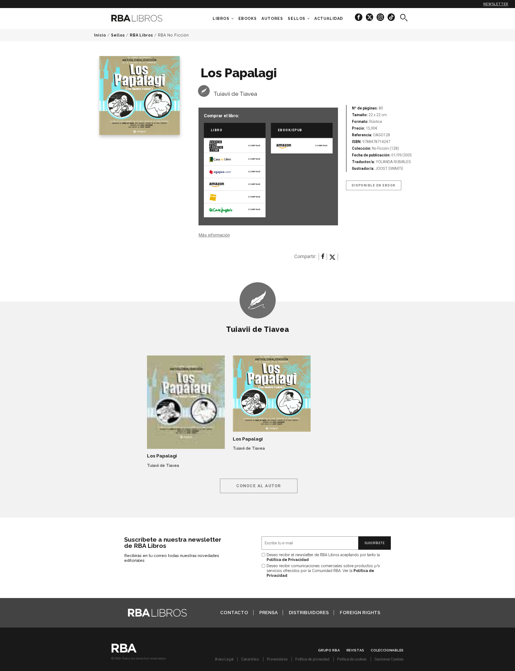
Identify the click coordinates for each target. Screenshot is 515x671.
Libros (221, 18)
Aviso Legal (224, 659)
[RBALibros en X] (370, 17)
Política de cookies (352, 659)
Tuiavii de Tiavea (235, 93)
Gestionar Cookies (389, 659)
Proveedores (277, 659)
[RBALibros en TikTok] (391, 17)
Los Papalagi (162, 456)
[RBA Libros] (144, 18)
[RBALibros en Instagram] (381, 17)
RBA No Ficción (173, 35)
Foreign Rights (360, 612)
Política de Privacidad (288, 560)
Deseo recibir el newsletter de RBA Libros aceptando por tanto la (323, 557)
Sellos (297, 18)
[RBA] (124, 651)
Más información (214, 235)
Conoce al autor (258, 485)
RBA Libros (141, 35)
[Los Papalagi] (186, 402)
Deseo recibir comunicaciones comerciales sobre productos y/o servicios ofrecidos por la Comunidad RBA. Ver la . (323, 571)
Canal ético (250, 659)
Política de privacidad (312, 659)
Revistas (356, 650)
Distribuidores (309, 612)
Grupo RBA (329, 650)
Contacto (234, 612)
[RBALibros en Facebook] (359, 17)
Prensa (268, 612)
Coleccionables (387, 650)
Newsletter (495, 4)
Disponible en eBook (374, 185)
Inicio (100, 35)
